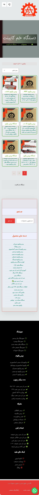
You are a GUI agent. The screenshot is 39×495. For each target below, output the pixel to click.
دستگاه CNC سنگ (17, 273)
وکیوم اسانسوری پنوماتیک (18, 365)
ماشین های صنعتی (19, 295)
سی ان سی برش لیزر (18, 440)
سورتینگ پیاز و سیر (18, 338)
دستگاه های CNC (18, 265)
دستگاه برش (17, 275)
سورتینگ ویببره (18, 341)
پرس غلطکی (18, 410)
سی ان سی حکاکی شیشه (18, 437)
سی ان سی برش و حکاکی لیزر (16, 278)
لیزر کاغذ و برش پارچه (18, 446)
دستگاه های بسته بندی (18, 344)
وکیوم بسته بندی (17, 305)
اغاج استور (18, 458)
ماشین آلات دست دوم (18, 292)
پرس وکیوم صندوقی (17, 257)
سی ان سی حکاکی (16, 283)
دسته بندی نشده (18, 290)
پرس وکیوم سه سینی (17, 254)
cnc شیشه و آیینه (17, 267)
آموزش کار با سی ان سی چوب (17, 270)
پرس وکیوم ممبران (18, 244)
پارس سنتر (18, 464)
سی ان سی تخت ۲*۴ (18, 389)
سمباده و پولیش (18, 419)
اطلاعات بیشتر (29, 82)
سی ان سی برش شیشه (18, 434)
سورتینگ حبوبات (18, 350)
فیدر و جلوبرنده (18, 416)
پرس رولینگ (17, 246)
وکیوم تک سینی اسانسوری (18, 362)
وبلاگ (18, 467)
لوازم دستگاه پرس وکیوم (17, 262)
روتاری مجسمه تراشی (18, 398)
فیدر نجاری (17, 302)
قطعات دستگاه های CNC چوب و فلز (17, 287)
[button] (4, 4)
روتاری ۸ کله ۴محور (18, 392)
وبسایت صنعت (18, 461)
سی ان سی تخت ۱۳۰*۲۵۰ (18, 386)
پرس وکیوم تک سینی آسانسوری (17, 249)
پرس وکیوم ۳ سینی (18, 374)
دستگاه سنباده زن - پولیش (17, 300)
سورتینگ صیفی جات (18, 347)
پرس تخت (17, 297)
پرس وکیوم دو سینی (17, 251)
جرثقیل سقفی (18, 422)
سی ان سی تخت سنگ (18, 395)
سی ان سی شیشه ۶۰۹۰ (18, 443)
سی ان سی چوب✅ (17, 281)
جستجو (10, 221)
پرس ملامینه (18, 413)
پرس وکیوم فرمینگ (17, 259)
